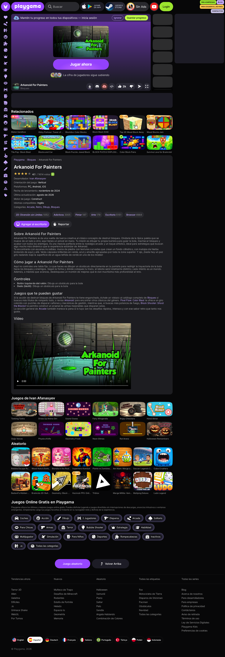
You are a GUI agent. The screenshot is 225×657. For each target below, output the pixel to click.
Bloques (32, 159)
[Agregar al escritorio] (89, 86)
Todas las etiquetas (149, 579)
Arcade (31, 207)
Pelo (98, 606)
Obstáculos (145, 606)
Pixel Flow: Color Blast (132, 300)
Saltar (99, 602)
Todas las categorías (150, 614)
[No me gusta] (132, 86)
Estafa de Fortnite (63, 602)
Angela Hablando (105, 614)
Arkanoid (69, 300)
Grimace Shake (19, 610)
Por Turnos (17, 618)
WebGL (15, 614)
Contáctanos (188, 610)
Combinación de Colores (109, 618)
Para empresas (190, 602)
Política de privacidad (193, 606)
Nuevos (58, 579)
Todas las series (190, 579)
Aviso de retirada (191, 614)
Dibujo (46, 207)
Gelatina (15, 598)
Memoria (58, 618)
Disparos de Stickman (151, 598)
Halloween (101, 589)
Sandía (100, 610)
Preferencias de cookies (194, 630)
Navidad (143, 610)
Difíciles (15, 602)
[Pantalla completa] (146, 86)
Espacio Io (59, 610)
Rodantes (59, 598)
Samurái (100, 593)
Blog (184, 589)
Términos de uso (190, 618)
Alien (13, 593)
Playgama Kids (189, 626)
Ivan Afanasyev (37, 178)
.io (12, 606)
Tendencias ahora (20, 579)
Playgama (19, 159)
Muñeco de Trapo (63, 589)
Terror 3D (16, 589)
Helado (57, 606)
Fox (141, 589)
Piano (99, 598)
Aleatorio (101, 579)
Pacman (143, 602)
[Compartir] (111, 86)
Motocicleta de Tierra (150, 593)
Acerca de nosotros (192, 593)
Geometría (59, 614)
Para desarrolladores (193, 598)
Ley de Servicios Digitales (195, 622)
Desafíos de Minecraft (65, 593)
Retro (39, 207)
